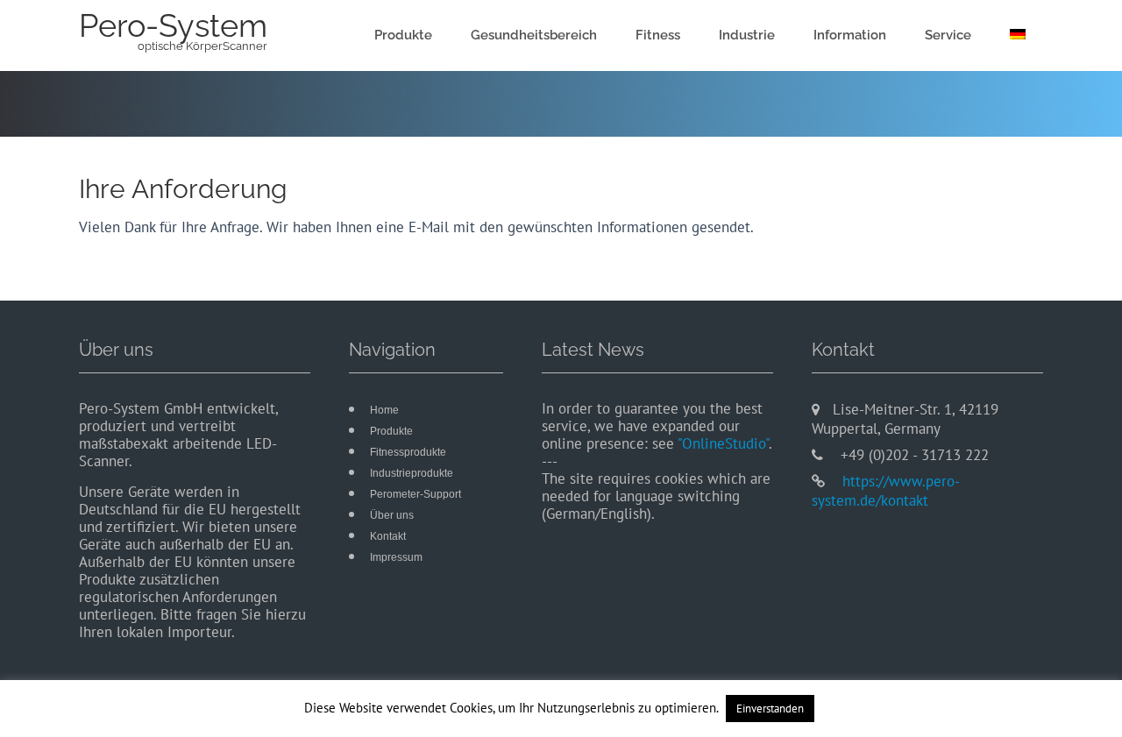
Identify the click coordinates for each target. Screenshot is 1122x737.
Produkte (403, 35)
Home (384, 410)
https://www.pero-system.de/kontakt (886, 490)
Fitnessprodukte (408, 452)
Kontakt (388, 536)
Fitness (658, 35)
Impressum (396, 557)
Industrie (747, 35)
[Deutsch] (1017, 35)
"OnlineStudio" (723, 443)
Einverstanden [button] (770, 708)
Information (849, 35)
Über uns (392, 515)
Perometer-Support (415, 494)
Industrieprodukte (411, 473)
